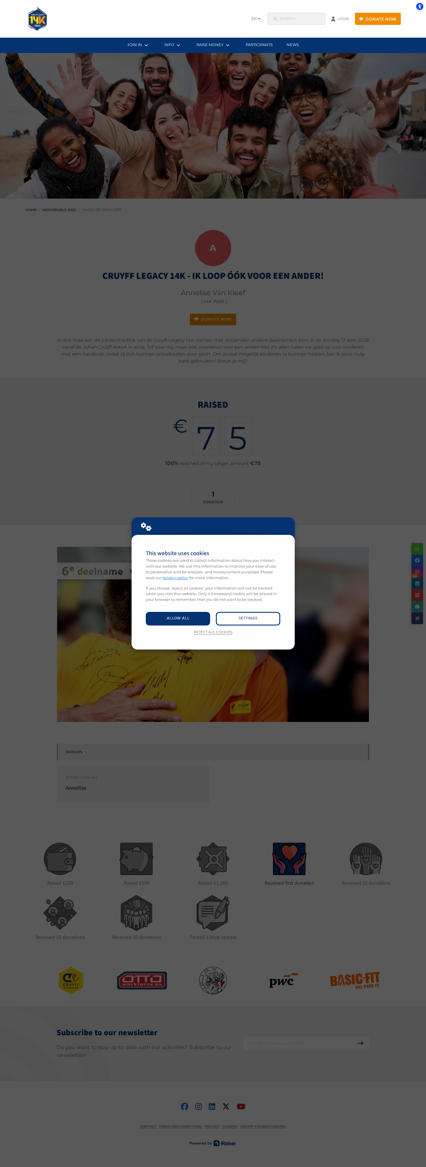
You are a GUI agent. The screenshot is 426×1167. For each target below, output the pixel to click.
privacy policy (175, 577)
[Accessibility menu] (419, 6)
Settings (248, 618)
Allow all (178, 618)
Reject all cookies (213, 632)
